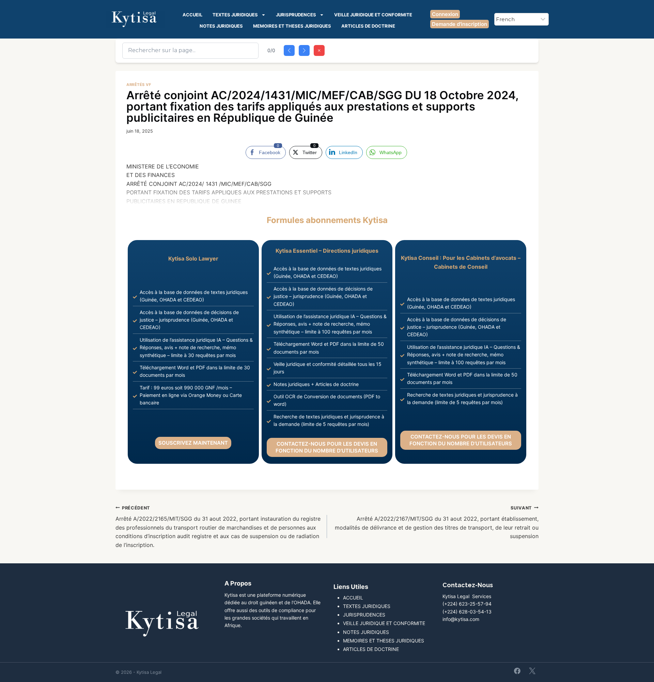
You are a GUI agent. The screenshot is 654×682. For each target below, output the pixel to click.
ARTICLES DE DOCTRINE (368, 26)
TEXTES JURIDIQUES (235, 14)
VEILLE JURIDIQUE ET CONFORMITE (373, 14)
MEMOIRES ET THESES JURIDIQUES (292, 26)
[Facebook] (517, 670)
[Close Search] (319, 50)
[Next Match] (304, 50)
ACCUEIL (192, 14)
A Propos (237, 583)
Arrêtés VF (139, 84)
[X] (532, 670)
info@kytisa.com (460, 619)
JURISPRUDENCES (296, 14)
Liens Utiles (350, 586)
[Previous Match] (289, 50)
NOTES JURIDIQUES (221, 26)
